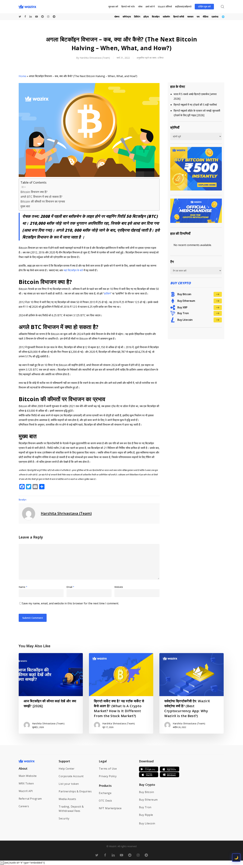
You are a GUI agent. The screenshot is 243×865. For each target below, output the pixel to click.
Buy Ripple (146, 815)
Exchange (105, 793)
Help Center (67, 768)
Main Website (28, 776)
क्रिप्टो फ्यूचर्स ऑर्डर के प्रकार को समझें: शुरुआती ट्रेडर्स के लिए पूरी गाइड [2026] (197, 113)
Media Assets (67, 799)
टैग (172, 262)
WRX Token (26, 783)
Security (64, 818)
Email (70, 586)
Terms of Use (108, 768)
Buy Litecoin (147, 823)
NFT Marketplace (110, 808)
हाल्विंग (107, 293)
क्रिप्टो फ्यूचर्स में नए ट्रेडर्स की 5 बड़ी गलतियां (195, 104)
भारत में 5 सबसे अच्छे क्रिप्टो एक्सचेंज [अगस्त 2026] (195, 96)
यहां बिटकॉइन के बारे (73, 270)
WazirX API (26, 791)
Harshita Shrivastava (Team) (95, 57)
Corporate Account (71, 776)
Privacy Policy (108, 776)
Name (23, 586)
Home (22, 76)
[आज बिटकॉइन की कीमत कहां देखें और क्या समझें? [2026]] (51, 693)
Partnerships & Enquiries (75, 791)
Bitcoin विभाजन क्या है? (33, 192)
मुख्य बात (25, 206)
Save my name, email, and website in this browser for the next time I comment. (70, 603)
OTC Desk (105, 800)
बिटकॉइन (22, 499)
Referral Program (30, 798)
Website (118, 586)
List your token (69, 784)
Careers (24, 806)
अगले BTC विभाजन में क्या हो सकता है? (41, 197)
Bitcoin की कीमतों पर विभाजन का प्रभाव (43, 201)
